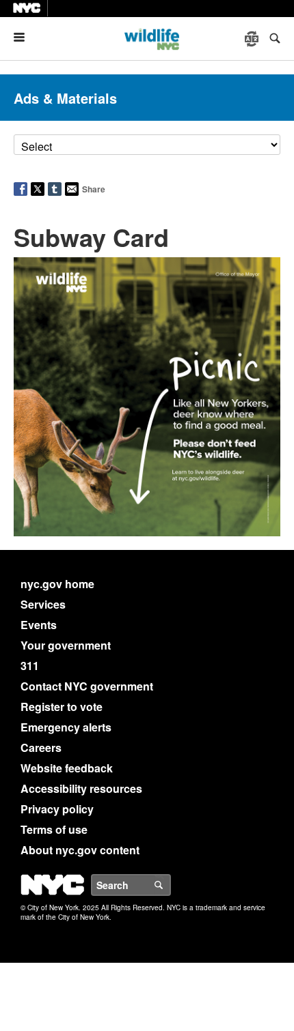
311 (30, 665)
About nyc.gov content (80, 850)
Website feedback (67, 768)
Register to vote (62, 706)
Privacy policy (57, 809)
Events (39, 625)
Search (170, 885)
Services (43, 604)
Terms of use (54, 829)
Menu (25, 37)
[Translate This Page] (253, 38)
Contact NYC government (87, 686)
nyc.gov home (57, 584)
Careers (41, 747)
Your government (66, 645)
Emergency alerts (66, 727)
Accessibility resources (81, 788)
